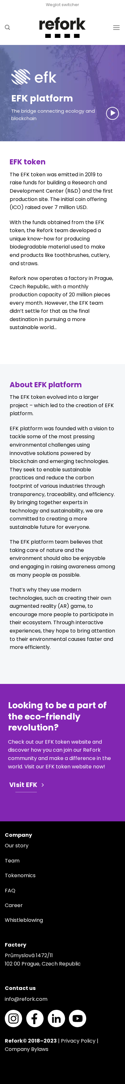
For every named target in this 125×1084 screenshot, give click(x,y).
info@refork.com (26, 999)
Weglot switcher (62, 4)
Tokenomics (20, 875)
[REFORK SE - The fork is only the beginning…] (62, 27)
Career (14, 905)
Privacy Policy (78, 1041)
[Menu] (116, 27)
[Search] (7, 27)
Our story (17, 845)
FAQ (10, 890)
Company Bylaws (26, 1049)
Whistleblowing (24, 920)
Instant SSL (13, 1080)
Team (12, 860)
